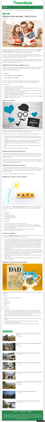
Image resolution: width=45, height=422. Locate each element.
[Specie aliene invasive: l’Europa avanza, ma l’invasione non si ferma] (9, 404)
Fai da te (4, 13)
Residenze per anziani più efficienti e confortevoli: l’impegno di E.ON (28, 352)
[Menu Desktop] (4, 7)
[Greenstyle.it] (22, 2)
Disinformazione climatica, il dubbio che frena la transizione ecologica (28, 362)
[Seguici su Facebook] (6, 7)
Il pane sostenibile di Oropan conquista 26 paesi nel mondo (26, 391)
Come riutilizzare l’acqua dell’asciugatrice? (13, 75)
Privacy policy (23, 411)
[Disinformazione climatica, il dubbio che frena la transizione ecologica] (9, 366)
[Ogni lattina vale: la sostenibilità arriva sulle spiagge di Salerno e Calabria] (9, 375)
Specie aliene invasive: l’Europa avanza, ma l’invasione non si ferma (28, 400)
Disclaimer (15, 411)
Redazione (29, 411)
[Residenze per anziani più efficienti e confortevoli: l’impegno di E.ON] (9, 356)
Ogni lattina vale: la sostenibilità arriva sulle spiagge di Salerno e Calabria (29, 372)
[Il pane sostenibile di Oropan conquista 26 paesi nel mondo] (9, 395)
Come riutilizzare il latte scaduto (11, 77)
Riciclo (8, 13)
